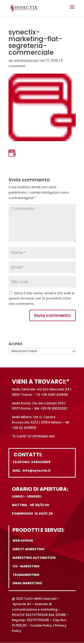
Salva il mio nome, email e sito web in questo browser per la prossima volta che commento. (41, 298)
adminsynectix (25, 60)
